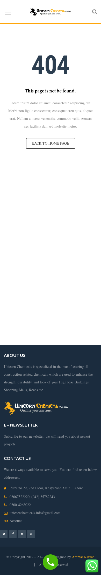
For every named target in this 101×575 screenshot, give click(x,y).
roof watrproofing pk (45, 317)
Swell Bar (26, 193)
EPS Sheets (68, 186)
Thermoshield (69, 193)
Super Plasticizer (16, 201)
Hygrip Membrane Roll (21, 178)
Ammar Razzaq (83, 556)
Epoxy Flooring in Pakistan (46, 232)
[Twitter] (4, 534)
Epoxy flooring (16, 217)
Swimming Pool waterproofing (65, 271)
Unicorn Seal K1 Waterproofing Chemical (35, 209)
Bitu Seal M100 (43, 201)
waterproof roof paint (67, 310)
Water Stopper (46, 193)
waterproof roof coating (45, 333)
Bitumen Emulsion (56, 178)
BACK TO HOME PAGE (50, 143)
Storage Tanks (28, 271)
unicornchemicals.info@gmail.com (35, 512)
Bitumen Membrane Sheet (76, 201)
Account (16, 520)
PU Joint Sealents (83, 209)
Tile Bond (88, 193)
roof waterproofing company (65, 286)
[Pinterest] (31, 534)
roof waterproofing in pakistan (65, 302)
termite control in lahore (50, 224)
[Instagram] (22, 534)
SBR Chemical (85, 178)
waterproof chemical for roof (48, 325)
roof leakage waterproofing (64, 294)
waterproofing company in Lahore (62, 248)
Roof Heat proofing (43, 263)
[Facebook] (13, 534)
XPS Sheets (46, 186)
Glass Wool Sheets (18, 186)
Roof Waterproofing (74, 279)
